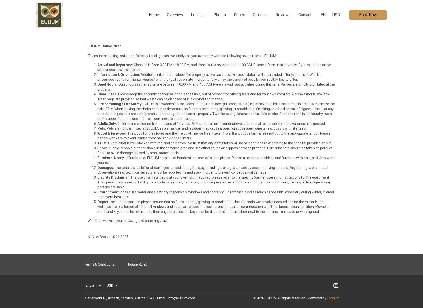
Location (198, 14)
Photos (219, 14)
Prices (239, 14)
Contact (304, 14)
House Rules (137, 264)
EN (323, 14)
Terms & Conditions (99, 264)
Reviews (283, 14)
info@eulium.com (181, 298)
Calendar (260, 14)
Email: (161, 298)
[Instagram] (336, 285)
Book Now (368, 14)
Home (154, 14)
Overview (175, 14)
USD (336, 14)
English (91, 285)
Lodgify (333, 298)
